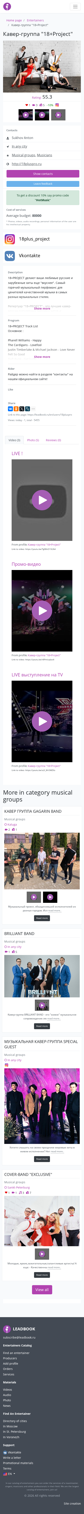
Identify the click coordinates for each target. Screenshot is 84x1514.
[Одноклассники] (16, 408)
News (7, 1406)
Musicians (44, 155)
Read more (42, 918)
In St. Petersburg (14, 1432)
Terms (7, 1468)
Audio (7, 1395)
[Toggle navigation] (75, 6)
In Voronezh (11, 1437)
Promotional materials (18, 1463)
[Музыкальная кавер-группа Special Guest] (42, 1106)
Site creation (72, 1503)
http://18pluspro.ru (27, 164)
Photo (7, 1400)
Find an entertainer (16, 1353)
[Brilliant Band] (42, 976)
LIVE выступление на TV (37, 675)
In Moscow (10, 1426)
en (10, 1474)
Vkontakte (14, 1452)
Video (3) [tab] (14, 440)
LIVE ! (17, 453)
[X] (21, 408)
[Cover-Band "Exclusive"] (42, 1221)
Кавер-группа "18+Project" (44, 544)
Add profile (10, 1363)
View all (42, 1289)
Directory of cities (15, 1421)
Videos (7, 1390)
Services (8, 1374)
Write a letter (12, 1458)
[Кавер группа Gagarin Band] (42, 861)
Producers (10, 1358)
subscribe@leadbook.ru (19, 1337)
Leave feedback (43, 183)
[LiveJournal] (27, 408)
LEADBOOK (23, 1329)
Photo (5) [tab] (33, 440)
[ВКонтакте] (10, 408)
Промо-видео (26, 564)
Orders (8, 1369)
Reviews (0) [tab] (53, 440)
